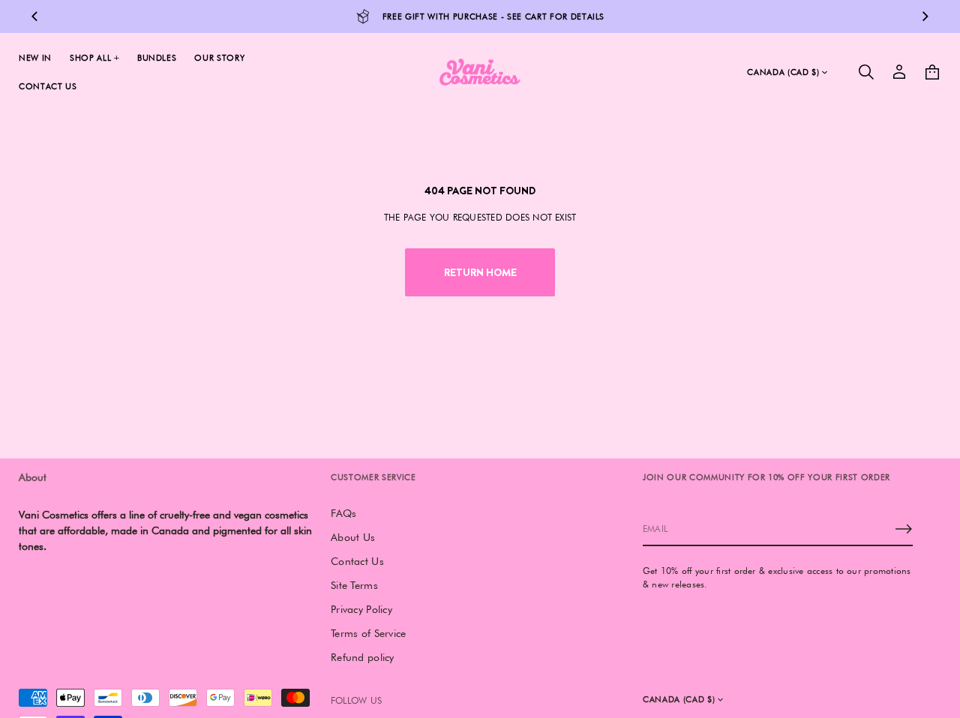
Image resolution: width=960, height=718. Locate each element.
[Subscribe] (904, 529)
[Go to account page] (899, 72)
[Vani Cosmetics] (480, 72)
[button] (866, 72)
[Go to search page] (866, 72)
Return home (480, 272)
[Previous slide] (34, 16)
